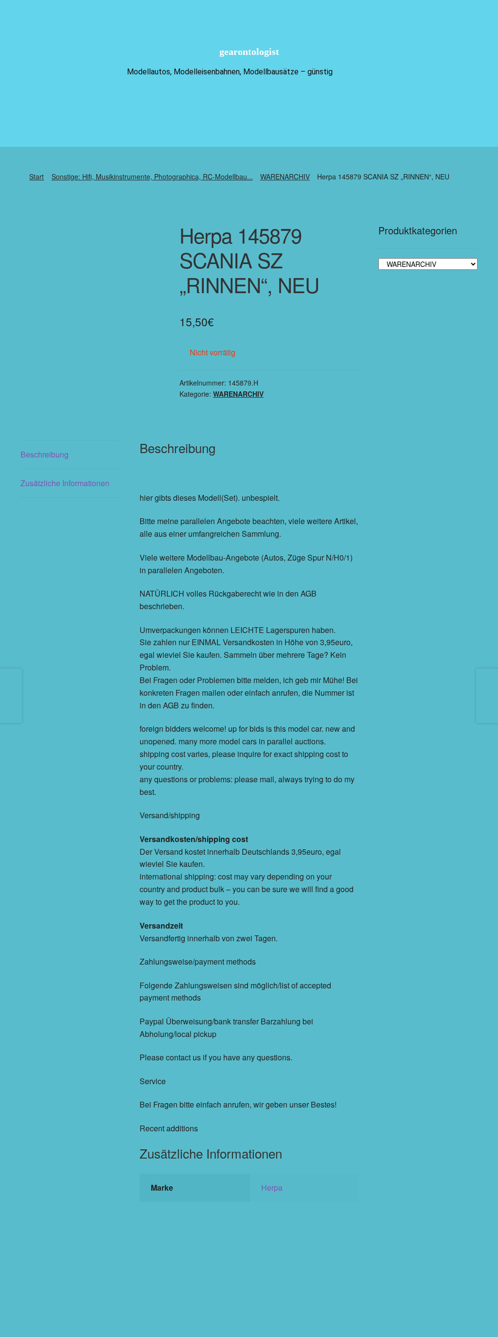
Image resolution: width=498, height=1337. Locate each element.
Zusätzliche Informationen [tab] (64, 483)
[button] (287, 1288)
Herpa (272, 1187)
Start (36, 176)
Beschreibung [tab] (44, 454)
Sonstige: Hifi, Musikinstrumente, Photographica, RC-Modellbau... (152, 176)
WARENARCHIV (285, 176)
